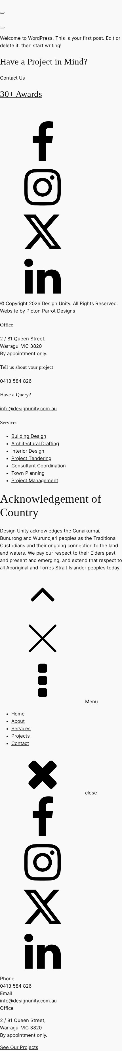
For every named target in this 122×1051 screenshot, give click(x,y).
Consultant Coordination (38, 466)
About (18, 721)
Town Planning (28, 473)
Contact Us (12, 78)
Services (21, 728)
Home (18, 714)
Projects (20, 736)
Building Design (28, 436)
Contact (20, 743)
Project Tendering (31, 458)
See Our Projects (19, 1047)
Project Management (34, 480)
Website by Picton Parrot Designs (37, 311)
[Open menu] (2, 13)
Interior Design (27, 451)
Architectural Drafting (35, 443)
